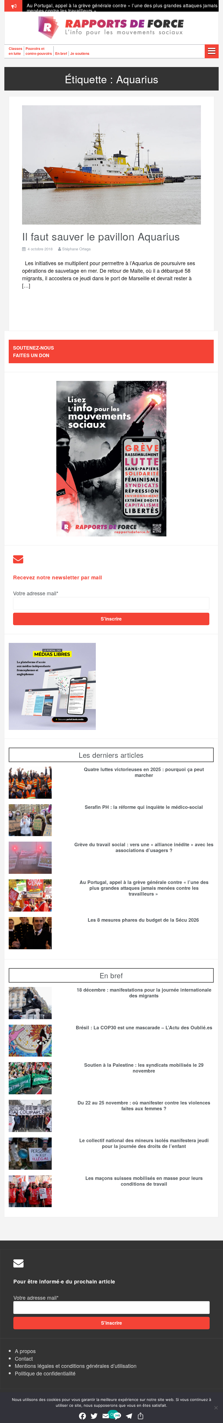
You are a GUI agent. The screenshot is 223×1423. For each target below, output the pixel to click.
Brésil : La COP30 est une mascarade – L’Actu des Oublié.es (144, 1027)
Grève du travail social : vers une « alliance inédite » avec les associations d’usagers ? (143, 847)
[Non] (216, 1408)
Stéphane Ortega (76, 249)
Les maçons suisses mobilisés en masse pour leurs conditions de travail (144, 1181)
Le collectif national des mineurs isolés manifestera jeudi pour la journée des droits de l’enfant (144, 1143)
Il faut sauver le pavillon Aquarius (101, 236)
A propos (25, 1351)
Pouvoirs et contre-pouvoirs (39, 51)
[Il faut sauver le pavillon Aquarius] (111, 164)
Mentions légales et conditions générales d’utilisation (75, 1365)
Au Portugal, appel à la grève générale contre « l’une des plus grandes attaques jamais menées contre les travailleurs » (122, 8)
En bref (61, 53)
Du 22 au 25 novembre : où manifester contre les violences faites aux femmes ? (144, 1105)
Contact (24, 1358)
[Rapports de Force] (111, 28)
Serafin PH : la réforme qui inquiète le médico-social (144, 807)
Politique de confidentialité (45, 1373)
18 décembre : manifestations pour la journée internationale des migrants (144, 993)
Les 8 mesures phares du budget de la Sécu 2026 (144, 920)
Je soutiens (79, 53)
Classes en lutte (15, 51)
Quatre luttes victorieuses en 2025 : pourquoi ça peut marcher (144, 772)
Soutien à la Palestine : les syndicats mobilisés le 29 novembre (144, 1068)
